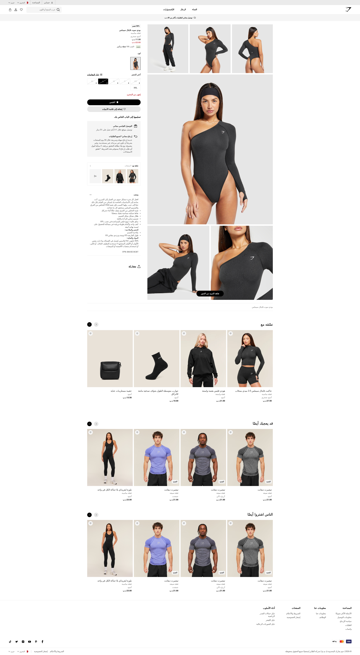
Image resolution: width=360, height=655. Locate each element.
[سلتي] (10, 9)
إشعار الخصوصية (41, 651)
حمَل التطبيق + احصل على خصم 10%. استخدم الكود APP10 (178, 18)
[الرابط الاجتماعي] (42, 641)
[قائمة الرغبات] (21, 10)
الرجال (183, 9)
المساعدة (36, 2)
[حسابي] (15, 10)
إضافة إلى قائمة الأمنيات (112, 109)
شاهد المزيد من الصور (210, 293)
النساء (194, 9)
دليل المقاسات (93, 75)
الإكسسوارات (168, 9)
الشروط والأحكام (57, 651)
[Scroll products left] (96, 324)
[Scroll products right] (89, 324)
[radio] (135, 63)
